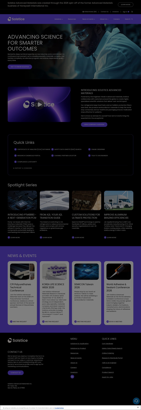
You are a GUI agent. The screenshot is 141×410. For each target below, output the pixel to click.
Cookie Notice (59, 408)
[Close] (138, 407)
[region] (70, 407)
